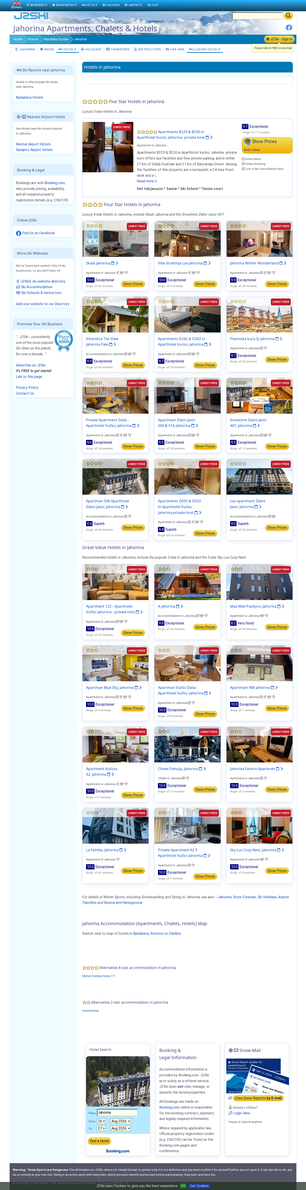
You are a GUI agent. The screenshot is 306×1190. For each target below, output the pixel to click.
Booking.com (55, 183)
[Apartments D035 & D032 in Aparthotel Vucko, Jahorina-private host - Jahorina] (187, 477)
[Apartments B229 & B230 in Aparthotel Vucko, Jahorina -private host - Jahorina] (107, 147)
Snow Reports (66, 5)
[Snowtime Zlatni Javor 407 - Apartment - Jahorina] (259, 395)
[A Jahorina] (187, 582)
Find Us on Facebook (38, 233)
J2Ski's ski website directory (42, 281)
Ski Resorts (38, 5)
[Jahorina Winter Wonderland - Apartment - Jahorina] (259, 238)
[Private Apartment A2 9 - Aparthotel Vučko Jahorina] (187, 825)
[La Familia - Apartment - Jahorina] (115, 825)
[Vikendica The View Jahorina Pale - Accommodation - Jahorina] (115, 314)
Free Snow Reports (258, 1098)
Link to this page (29, 377)
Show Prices (133, 284)
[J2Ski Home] (31, 19)
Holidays (93, 49)
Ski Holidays (267, 897)
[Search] (288, 15)
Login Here (241, 1113)
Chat (155, 5)
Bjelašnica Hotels (29, 97)
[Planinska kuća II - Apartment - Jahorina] (259, 314)
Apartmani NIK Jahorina (250, 687)
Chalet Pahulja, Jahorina (178, 768)
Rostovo (157, 933)
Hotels (18, 39)
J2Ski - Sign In (281, 39)
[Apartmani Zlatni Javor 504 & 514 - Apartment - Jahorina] (187, 395)
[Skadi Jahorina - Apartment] (115, 238)
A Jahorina (167, 606)
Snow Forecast (244, 897)
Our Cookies (199, 1186)
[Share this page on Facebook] (289, 29)
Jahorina (26, 49)
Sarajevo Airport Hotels (34, 150)
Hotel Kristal (90, 1010)
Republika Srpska (56, 39)
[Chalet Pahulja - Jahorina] (187, 744)
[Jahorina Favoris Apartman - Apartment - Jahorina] (259, 744)
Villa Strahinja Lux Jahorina (181, 263)
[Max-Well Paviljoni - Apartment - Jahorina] (259, 582)
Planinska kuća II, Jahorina (252, 338)
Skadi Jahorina (98, 263)
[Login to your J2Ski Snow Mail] (257, 1075)
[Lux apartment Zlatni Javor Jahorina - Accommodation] (259, 477)
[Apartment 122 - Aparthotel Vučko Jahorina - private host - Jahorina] (115, 582)
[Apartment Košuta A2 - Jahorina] (115, 744)
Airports (135, 5)
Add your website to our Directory (42, 304)
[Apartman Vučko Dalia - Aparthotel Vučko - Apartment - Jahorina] (187, 663)
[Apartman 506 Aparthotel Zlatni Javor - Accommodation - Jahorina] (115, 477)
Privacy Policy (27, 387)
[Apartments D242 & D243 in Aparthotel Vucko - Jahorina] (187, 314)
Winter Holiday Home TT (98, 976)
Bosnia (33, 39)
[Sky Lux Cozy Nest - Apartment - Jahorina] (259, 825)
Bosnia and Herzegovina (123, 902)
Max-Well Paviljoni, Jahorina (253, 606)
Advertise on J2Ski (30, 365)
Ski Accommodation (36, 287)
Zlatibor (175, 933)
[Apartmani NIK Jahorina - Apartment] (259, 663)
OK (183, 1186)
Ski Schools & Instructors (40, 293)
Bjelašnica (141, 933)
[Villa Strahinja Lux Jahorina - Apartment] (187, 238)
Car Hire (176, 49)
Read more (146, 181)
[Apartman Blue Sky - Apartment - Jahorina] (115, 663)
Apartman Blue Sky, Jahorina (110, 687)
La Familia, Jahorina (102, 849)
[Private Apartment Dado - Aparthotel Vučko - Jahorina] (115, 395)
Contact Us (25, 393)
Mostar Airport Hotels (33, 144)
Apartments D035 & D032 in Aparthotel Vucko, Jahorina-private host (179, 506)
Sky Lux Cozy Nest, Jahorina (253, 849)
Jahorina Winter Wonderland (254, 263)
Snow (48, 49)
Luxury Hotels (206, 49)
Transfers (119, 49)
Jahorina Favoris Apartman (253, 768)
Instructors (149, 49)
